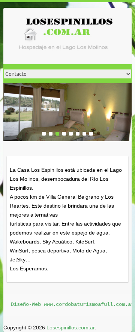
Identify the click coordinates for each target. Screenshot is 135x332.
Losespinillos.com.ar (70, 328)
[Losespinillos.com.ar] (63, 36)
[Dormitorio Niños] (67, 88)
